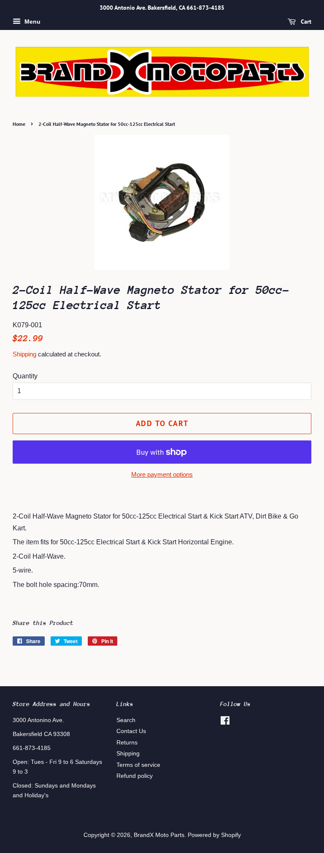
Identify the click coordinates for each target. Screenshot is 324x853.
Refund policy (134, 776)
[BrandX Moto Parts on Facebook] (225, 722)
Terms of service (138, 765)
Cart (305, 21)
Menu (31, 21)
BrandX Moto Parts (159, 835)
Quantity (25, 376)
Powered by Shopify (214, 835)
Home (19, 124)
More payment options (162, 474)
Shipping (24, 354)
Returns (127, 742)
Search (125, 720)
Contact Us (131, 731)
